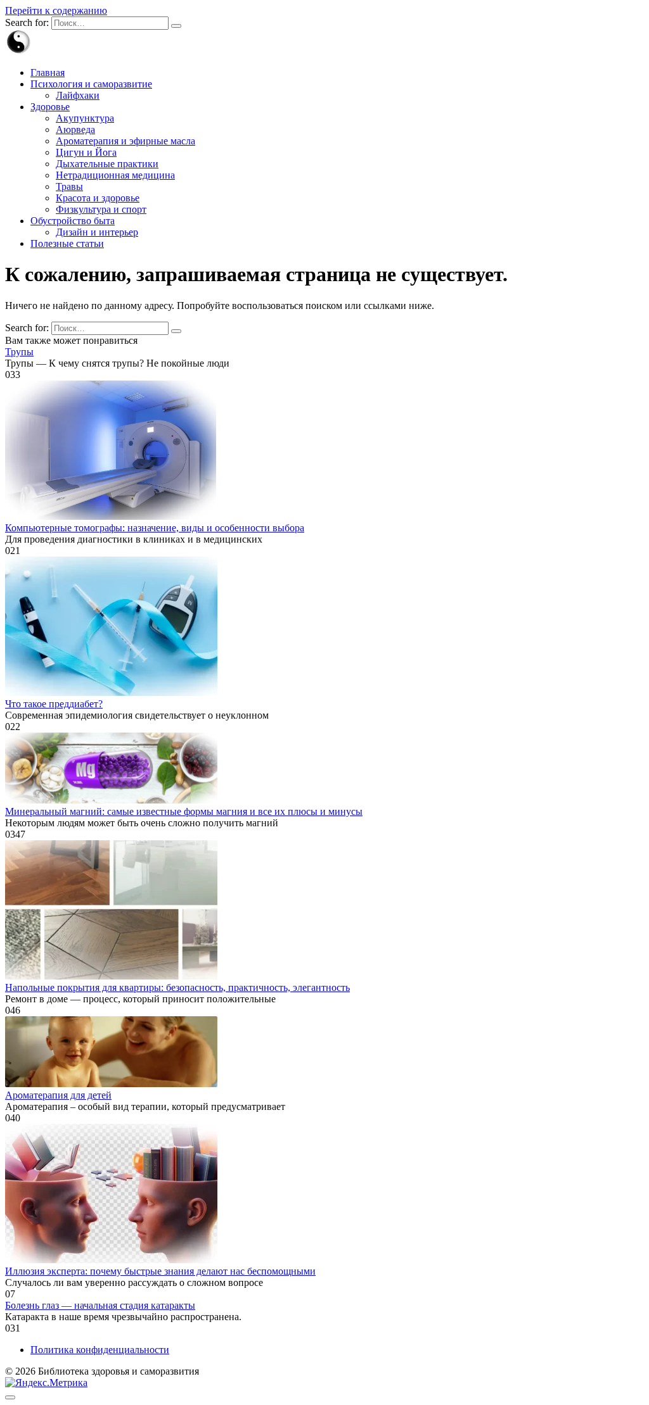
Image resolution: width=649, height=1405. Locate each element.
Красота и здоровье (97, 197)
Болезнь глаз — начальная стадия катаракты (100, 1305)
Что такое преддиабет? (54, 703)
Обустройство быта (72, 220)
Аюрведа (75, 129)
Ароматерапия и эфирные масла (125, 140)
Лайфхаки (78, 95)
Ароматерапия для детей (58, 1095)
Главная (47, 72)
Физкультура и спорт (101, 209)
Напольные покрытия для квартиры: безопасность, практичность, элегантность (177, 987)
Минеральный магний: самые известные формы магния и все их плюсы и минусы (184, 811)
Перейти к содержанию (56, 10)
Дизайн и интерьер (97, 232)
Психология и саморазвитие (91, 84)
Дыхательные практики (107, 163)
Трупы (19, 351)
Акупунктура (85, 118)
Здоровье (50, 106)
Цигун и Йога (86, 152)
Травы (69, 186)
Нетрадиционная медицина (115, 175)
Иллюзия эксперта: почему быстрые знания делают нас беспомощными (160, 1271)
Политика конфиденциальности (99, 1349)
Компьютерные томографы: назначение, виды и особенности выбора (154, 527)
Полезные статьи (67, 243)
